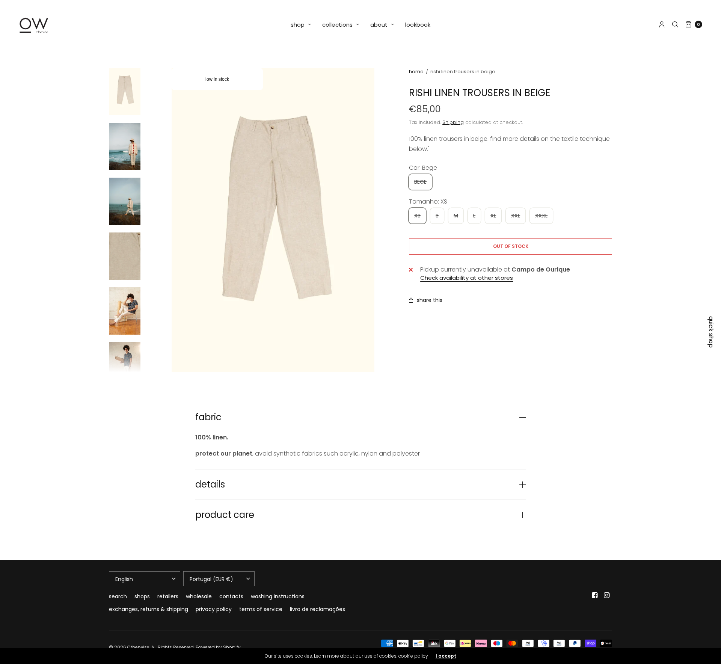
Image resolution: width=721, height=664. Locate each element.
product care (224, 514)
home (416, 71)
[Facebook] (594, 595)
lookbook (417, 25)
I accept (446, 656)
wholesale (199, 596)
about (379, 25)
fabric (208, 417)
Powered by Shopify (218, 647)
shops (142, 596)
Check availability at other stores (466, 278)
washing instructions (278, 596)
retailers (167, 596)
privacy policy (214, 609)
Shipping (453, 122)
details (210, 484)
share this (429, 300)
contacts (231, 596)
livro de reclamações (317, 609)
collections (337, 25)
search (118, 596)
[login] (662, 24)
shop (298, 25)
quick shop (711, 332)
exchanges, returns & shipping (148, 609)
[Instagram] (606, 595)
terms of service (260, 609)
